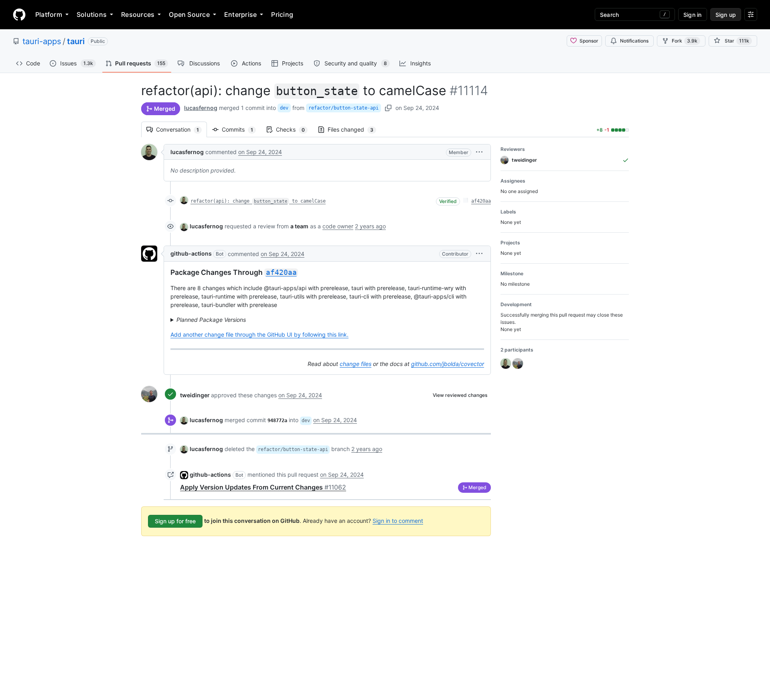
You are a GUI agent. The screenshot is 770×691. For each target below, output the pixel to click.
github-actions (191, 253)
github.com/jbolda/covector (447, 363)
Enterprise (240, 14)
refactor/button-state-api (343, 108)
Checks (294, 129)
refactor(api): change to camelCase (258, 201)
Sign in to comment (398, 520)
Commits (241, 129)
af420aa (481, 201)
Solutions (92, 14)
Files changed (354, 129)
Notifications (634, 41)
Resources (137, 14)
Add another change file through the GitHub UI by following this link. (259, 334)
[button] (479, 151)
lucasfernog (200, 107)
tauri (76, 41)
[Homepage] (19, 14)
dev (284, 108)
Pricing (282, 14)
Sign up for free (175, 521)
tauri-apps (41, 41)
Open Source (189, 14)
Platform (48, 14)
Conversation (181, 129)
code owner (337, 226)
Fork (684, 41)
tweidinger (195, 395)
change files (355, 363)
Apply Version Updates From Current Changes (263, 487)
